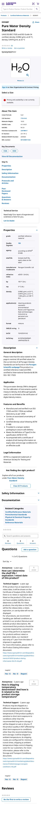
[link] (7, 530)
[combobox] (20, 9)
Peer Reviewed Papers (6, 191)
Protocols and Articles (8, 181)
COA (5, 151)
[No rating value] (6, 46)
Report (24, 674)
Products (4, 15)
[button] (33, 569)
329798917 (24, 131)
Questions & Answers (6, 198)
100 (19, 243)
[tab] (5, 15)
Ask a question (19, 48)
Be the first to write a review (17, 800)
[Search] (36, 9)
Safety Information (10, 173)
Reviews (5, 203)
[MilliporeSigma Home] (11, 3)
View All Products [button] (20, 486)
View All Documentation (12, 156)
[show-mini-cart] (37, 3)
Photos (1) (20, 81)
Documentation (8, 177)
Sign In (4, 87)
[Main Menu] (3, 3)
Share (37, 22)
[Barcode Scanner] (33, 3)
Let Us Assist (9, 221)
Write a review (7, 48)
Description (7, 169)
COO (14, 151)
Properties (6, 166)
